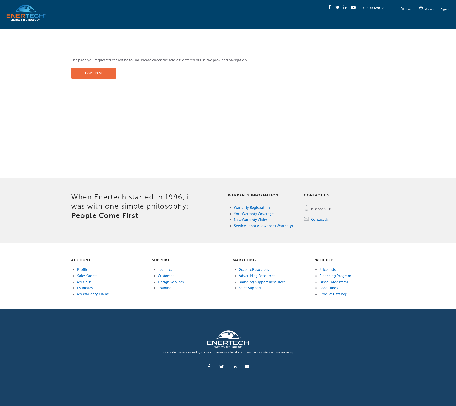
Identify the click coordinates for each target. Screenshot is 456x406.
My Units (84, 281)
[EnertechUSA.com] (228, 338)
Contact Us (320, 219)
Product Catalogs (333, 293)
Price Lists (327, 269)
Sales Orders (87, 275)
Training (164, 287)
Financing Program (335, 275)
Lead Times (328, 287)
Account (430, 9)
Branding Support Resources (262, 281)
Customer (166, 275)
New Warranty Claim (250, 219)
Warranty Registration (252, 207)
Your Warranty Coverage (254, 213)
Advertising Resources (257, 275)
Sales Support (250, 287)
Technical (166, 269)
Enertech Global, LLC (26, 13)
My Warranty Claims (93, 293)
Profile (82, 269)
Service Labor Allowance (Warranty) (263, 225)
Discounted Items (333, 281)
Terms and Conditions (259, 352)
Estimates (85, 287)
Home (410, 9)
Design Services (171, 281)
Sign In (445, 9)
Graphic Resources (254, 269)
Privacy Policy (284, 352)
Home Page (94, 73)
